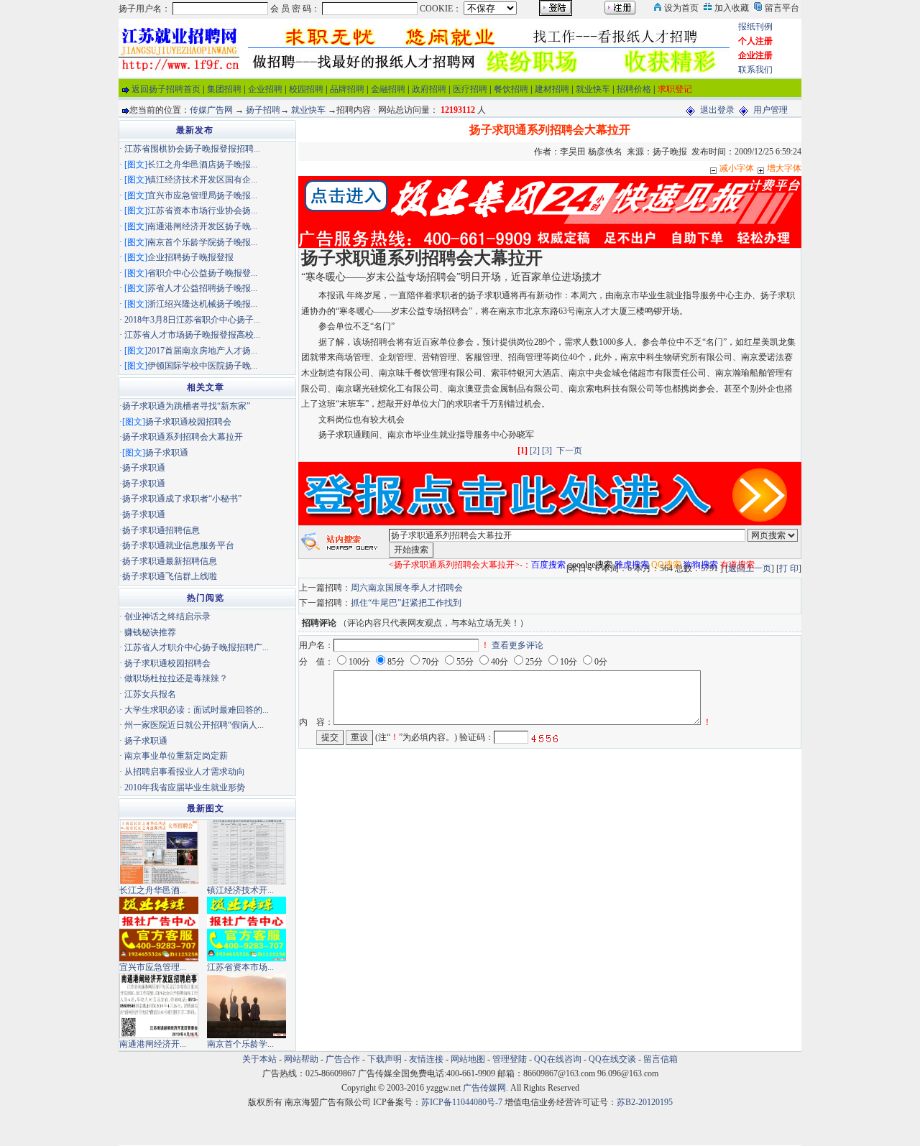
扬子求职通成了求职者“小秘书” (182, 499)
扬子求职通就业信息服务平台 (178, 545)
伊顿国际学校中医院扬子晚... (202, 366)
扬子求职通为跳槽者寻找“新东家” (186, 406)
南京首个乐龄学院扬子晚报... (202, 242)
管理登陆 (509, 1059)
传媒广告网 (211, 110)
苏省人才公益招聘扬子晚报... (202, 288)
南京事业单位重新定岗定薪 (176, 756)
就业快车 (593, 89)
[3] (547, 450)
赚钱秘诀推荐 (150, 632)
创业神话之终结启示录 (167, 616)
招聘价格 (634, 89)
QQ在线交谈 (612, 1059)
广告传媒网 (484, 1088)
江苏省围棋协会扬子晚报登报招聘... (192, 149)
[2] (535, 450)
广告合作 (343, 1059)
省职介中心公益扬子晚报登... (202, 273)
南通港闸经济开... (152, 1044)
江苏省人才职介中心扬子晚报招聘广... (196, 647)
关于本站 (259, 1059)
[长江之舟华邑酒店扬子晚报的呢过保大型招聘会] (158, 851)
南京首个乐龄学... (240, 1044)
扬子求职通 (166, 453)
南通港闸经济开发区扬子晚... (202, 226)
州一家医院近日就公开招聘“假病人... (194, 725)
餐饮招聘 (511, 89)
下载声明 (384, 1059)
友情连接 (426, 1059)
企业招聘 (265, 89)
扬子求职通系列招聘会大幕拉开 (182, 437)
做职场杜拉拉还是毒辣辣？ (176, 678)
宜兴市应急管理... (152, 967)
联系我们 (755, 70)
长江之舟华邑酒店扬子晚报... (202, 165)
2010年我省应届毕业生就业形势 (184, 787)
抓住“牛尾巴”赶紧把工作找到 (406, 603)
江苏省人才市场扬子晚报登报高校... (192, 335)
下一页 (569, 450)
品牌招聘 (347, 89)
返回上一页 (749, 568)
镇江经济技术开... (240, 890)
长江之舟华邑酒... (152, 890)
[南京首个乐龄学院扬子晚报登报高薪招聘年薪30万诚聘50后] (246, 1005)
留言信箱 (660, 1059)
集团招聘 (224, 89)
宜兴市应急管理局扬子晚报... (202, 195)
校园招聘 (306, 89)
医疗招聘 (470, 89)
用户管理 (770, 110)
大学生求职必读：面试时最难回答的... (196, 710)
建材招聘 (552, 89)
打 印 (789, 568)
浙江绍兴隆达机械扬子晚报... (202, 304)
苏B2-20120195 (645, 1102)
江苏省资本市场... (240, 967)
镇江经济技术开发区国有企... (202, 180)
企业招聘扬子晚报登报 (190, 257)
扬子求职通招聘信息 (161, 530)
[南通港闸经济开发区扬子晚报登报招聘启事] (158, 1005)
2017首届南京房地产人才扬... (202, 351)
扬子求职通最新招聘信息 (169, 561)
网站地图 (468, 1059)
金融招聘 (388, 89)
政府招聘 (429, 89)
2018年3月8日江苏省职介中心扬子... (192, 320)
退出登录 (717, 110)
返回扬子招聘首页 (166, 89)
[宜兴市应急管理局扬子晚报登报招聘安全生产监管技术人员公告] (158, 928)
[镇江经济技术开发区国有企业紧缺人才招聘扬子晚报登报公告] (246, 851)
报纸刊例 (755, 27)
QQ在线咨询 (559, 1059)
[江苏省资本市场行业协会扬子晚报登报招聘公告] (246, 928)
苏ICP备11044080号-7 (461, 1102)
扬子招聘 (263, 110)
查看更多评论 (517, 645)
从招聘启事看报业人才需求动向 (184, 772)
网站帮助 (301, 1059)
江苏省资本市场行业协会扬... (202, 210)
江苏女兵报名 (150, 694)
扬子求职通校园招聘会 (188, 422)
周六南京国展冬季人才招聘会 (407, 588)
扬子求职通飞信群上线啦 (169, 576)
